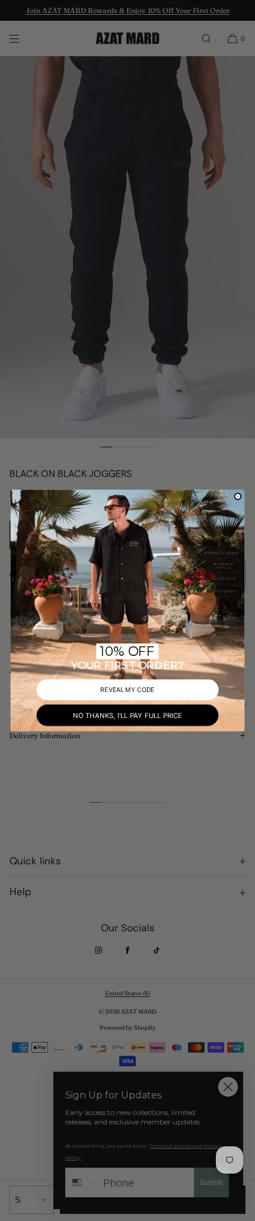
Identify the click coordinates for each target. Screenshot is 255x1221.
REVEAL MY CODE (127, 689)
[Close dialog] (238, 496)
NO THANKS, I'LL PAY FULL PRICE (127, 715)
